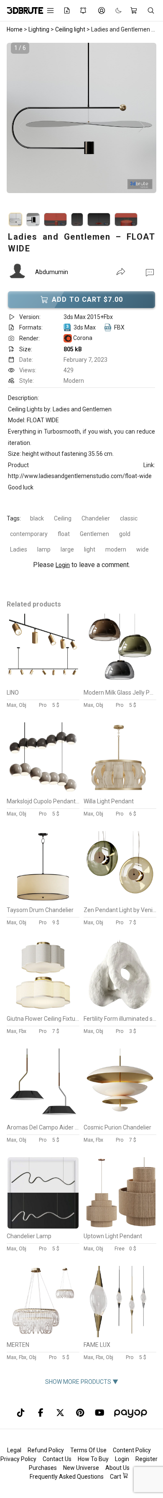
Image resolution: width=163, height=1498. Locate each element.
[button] (150, 272)
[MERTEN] (43, 1335)
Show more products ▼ (81, 1381)
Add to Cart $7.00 (87, 299)
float (64, 534)
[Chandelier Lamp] (43, 1226)
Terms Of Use (88, 1450)
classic (129, 518)
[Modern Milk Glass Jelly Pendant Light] (119, 683)
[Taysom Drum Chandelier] (43, 900)
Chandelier (96, 518)
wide (142, 549)
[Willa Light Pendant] (119, 791)
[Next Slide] (141, 126)
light (89, 549)
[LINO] (43, 683)
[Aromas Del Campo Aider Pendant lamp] (43, 1117)
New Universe (81, 1467)
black (37, 518)
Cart (116, 1476)
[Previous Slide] (21, 126)
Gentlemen (94, 534)
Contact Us (57, 1459)
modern (115, 549)
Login (63, 565)
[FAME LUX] (119, 1335)
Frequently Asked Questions (67, 1476)
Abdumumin (51, 272)
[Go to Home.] (21, 10)
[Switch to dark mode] (114, 11)
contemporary (29, 534)
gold (124, 534)
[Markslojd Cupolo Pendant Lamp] (43, 791)
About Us (117, 1467)
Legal (14, 1450)
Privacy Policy (18, 1459)
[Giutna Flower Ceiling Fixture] (43, 1009)
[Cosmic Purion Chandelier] (119, 1117)
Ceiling (62, 518)
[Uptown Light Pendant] (119, 1226)
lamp (44, 549)
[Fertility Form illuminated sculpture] (119, 1009)
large (67, 549)
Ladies (18, 549)
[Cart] (134, 10)
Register (146, 1459)
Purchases (43, 1467)
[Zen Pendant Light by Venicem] (119, 900)
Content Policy (132, 1450)
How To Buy (93, 1459)
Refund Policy (46, 1450)
